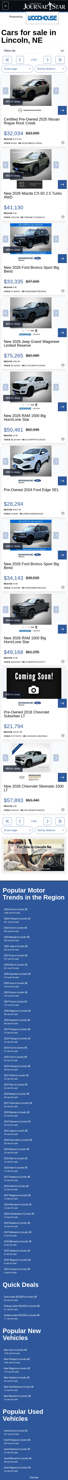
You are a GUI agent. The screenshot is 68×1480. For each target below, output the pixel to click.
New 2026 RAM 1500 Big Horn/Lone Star (25, 417)
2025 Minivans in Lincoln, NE (18, 1206)
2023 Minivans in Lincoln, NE (18, 1243)
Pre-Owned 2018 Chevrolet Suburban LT (26, 714)
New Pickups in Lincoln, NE (17, 1361)
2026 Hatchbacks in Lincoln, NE (19, 1215)
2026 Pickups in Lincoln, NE (17, 920)
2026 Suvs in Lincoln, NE (16, 911)
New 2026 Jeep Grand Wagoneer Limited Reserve (31, 343)
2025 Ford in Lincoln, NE (15, 1059)
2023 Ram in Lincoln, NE (16, 1160)
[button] (5, 90)
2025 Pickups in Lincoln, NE (17, 1068)
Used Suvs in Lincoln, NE (16, 1432)
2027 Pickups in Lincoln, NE (17, 1031)
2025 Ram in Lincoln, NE (16, 1169)
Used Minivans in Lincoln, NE (18, 1460)
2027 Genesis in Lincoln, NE (17, 1123)
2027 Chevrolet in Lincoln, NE (18, 1105)
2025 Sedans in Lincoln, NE (17, 1252)
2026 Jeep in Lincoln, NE (16, 948)
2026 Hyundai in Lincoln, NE (17, 976)
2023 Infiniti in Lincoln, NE (16, 1188)
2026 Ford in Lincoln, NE (15, 929)
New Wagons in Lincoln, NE (17, 1370)
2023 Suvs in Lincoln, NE (16, 994)
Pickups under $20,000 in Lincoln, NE (22, 1308)
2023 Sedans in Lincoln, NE (17, 1225)
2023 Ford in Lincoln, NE (15, 1049)
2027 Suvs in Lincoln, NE (16, 957)
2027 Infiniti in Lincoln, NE (16, 1077)
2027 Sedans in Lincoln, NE (17, 1178)
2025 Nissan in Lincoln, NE (16, 1151)
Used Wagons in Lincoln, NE (17, 1469)
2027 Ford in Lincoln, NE (15, 1003)
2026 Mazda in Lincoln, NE (17, 939)
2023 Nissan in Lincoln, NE (16, 1095)
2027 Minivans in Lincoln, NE (18, 1234)
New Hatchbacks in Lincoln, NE (19, 1388)
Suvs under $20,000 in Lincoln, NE (20, 1298)
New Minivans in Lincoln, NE (17, 1398)
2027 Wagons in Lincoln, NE (17, 1197)
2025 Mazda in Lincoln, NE (17, 1114)
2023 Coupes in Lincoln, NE (17, 1271)
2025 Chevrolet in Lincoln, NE (18, 1142)
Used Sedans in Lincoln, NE (17, 1451)
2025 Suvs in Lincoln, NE (16, 985)
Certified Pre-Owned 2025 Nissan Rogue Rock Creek (32, 121)
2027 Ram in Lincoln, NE (16, 1086)
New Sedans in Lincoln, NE (17, 1379)
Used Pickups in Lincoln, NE (17, 1442)
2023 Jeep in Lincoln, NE (16, 1132)
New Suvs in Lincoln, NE (15, 1352)
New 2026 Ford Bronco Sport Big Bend (31, 269)
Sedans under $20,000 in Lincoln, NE (22, 1317)
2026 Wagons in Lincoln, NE (17, 1012)
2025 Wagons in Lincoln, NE (17, 1262)
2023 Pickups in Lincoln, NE (17, 1040)
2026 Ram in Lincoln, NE (16, 966)
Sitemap (34, 1477)
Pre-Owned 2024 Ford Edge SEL (31, 490)
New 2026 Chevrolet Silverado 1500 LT (34, 788)
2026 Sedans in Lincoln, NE (17, 1022)
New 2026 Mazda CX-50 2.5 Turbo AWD (33, 195)
